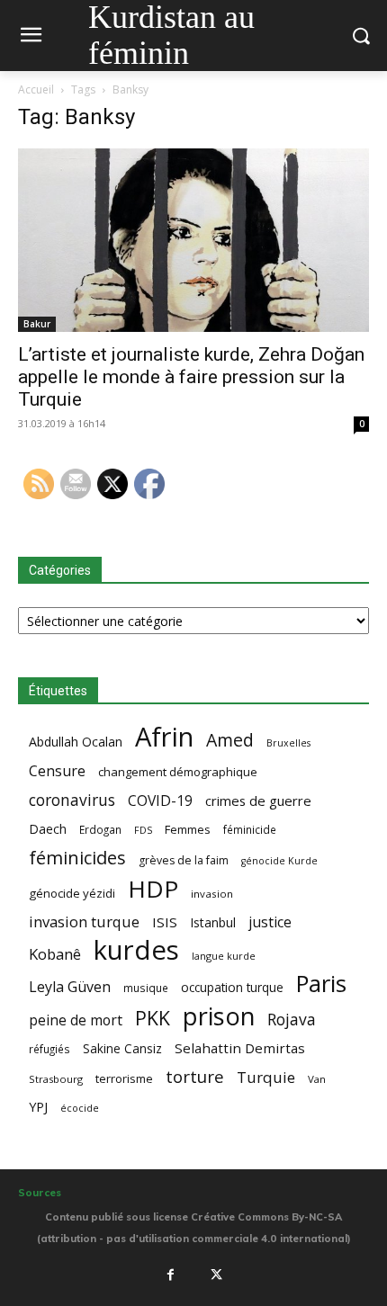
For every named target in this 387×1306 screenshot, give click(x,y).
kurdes (136, 950)
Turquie (266, 1077)
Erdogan (100, 829)
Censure (57, 771)
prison (219, 1015)
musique (145, 987)
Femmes (188, 829)
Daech (48, 828)
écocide (79, 1107)
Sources (39, 1192)
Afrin (164, 737)
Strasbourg (56, 1079)
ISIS (164, 922)
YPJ (38, 1106)
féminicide (249, 829)
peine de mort (75, 1020)
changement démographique (177, 772)
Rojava (291, 1019)
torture (195, 1077)
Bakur (36, 324)
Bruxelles (288, 743)
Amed (230, 739)
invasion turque (84, 921)
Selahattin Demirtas (240, 1048)
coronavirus (72, 800)
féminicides (77, 857)
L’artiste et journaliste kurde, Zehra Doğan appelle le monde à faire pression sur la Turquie (191, 377)
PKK (152, 1017)
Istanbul (213, 922)
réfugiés (49, 1049)
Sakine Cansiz (122, 1048)
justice (270, 922)
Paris (321, 983)
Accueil (36, 89)
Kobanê (55, 953)
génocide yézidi (72, 893)
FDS (143, 829)
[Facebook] (170, 1275)
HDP (153, 889)
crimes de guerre (258, 801)
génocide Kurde (279, 860)
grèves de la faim (184, 860)
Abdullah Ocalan (75, 741)
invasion (212, 893)
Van (317, 1079)
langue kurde (224, 955)
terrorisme (124, 1078)
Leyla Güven (70, 987)
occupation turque (232, 987)
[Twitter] (217, 1275)
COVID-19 (160, 801)
